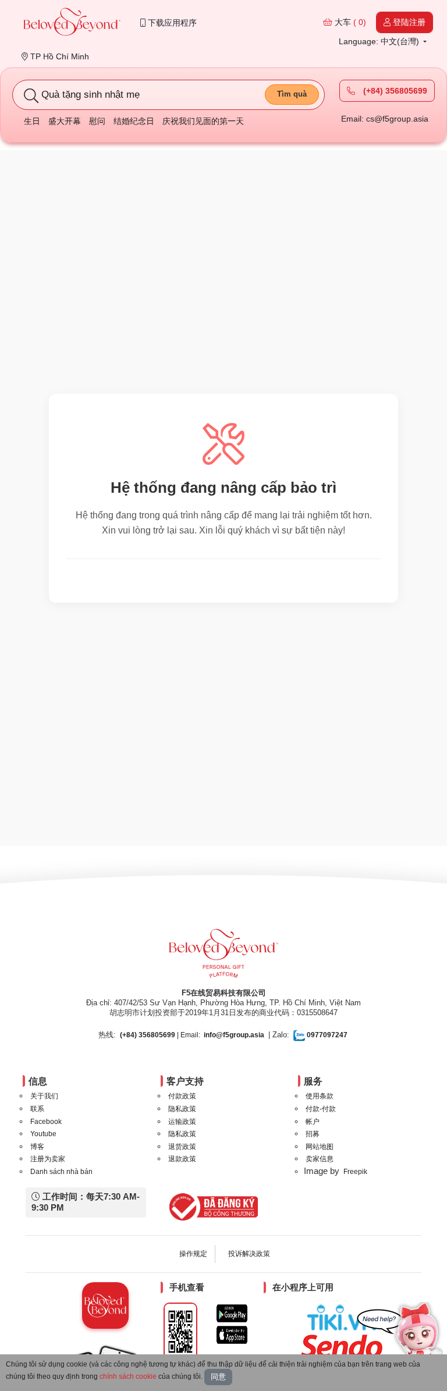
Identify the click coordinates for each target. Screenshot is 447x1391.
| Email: (160, 1035)
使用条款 (320, 1096)
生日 (32, 121)
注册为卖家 (47, 1159)
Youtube (43, 1134)
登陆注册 (408, 22)
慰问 (97, 121)
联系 (37, 1109)
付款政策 (182, 1096)
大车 (349, 22)
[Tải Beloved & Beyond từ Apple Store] (232, 1335)
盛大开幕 (64, 121)
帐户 (313, 1122)
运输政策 (182, 1122)
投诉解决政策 (249, 1254)
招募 (313, 1134)
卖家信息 (320, 1159)
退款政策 (182, 1159)
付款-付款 (321, 1109)
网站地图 (320, 1147)
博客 (37, 1147)
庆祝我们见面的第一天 (203, 121)
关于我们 (44, 1096)
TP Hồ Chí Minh (58, 56)
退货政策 (182, 1147)
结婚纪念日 (133, 121)
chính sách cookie (128, 1376)
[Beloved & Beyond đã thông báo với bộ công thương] (212, 1206)
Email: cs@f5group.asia (384, 118)
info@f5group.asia (234, 1035)
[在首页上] (72, 23)
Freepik (355, 1172)
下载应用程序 (171, 22)
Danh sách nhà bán (61, 1172)
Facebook (46, 1122)
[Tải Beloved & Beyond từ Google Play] (232, 1313)
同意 (218, 1376)
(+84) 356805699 (394, 90)
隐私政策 (182, 1109)
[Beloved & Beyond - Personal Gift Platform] (223, 957)
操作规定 (193, 1254)
